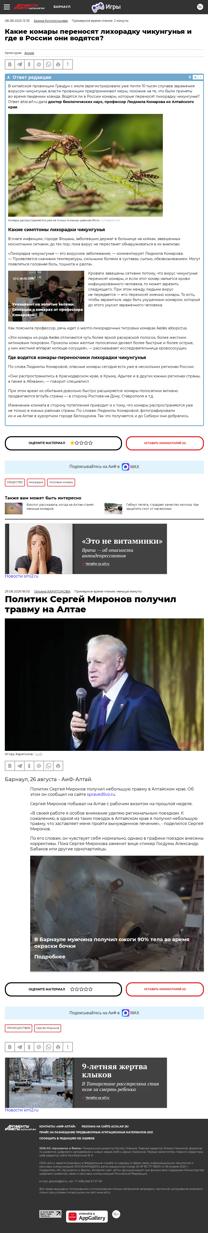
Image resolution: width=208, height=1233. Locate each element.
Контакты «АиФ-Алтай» (57, 1126)
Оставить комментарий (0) (165, 443)
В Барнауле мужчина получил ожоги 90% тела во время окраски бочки (111, 942)
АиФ (38, 754)
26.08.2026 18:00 (17, 591)
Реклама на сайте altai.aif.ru (105, 1126)
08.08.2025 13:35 (17, 21)
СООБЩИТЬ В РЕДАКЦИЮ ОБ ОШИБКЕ (67, 1138)
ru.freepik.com (110, 220)
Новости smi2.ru (22, 576)
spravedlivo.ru (101, 794)
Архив (29, 53)
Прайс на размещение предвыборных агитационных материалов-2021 (96, 1132)
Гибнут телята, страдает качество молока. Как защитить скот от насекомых (162, 507)
